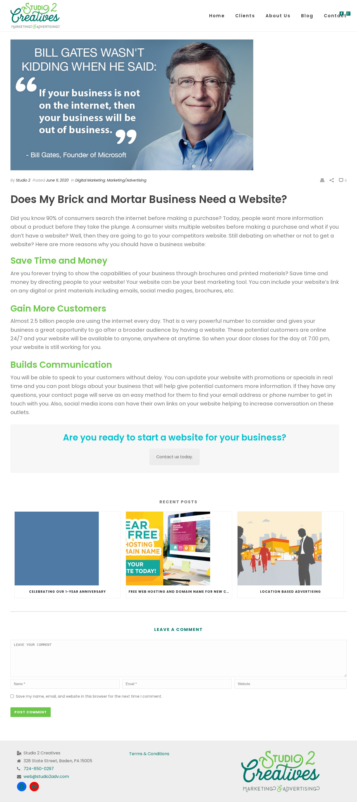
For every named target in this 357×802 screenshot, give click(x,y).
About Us (278, 16)
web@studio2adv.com (46, 776)
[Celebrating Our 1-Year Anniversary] (67, 548)
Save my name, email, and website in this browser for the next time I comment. (89, 696)
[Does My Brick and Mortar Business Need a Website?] (178, 104)
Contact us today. (174, 457)
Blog (307, 16)
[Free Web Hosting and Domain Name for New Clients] (179, 548)
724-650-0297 (39, 768)
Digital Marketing (90, 180)
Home (217, 16)
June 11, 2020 (57, 180)
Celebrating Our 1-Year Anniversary (67, 591)
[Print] (322, 180)
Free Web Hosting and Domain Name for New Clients (180, 591)
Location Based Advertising (290, 591)
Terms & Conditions (149, 754)
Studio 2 (23, 180)
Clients (245, 16)
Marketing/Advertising (126, 180)
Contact (335, 16)
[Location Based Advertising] (290, 548)
